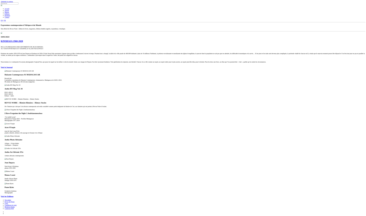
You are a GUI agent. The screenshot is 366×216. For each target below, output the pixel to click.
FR (5, 20)
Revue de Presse (9, 202)
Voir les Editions (7, 196)
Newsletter (8, 200)
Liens (6, 203)
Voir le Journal (6, 67)
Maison (7, 12)
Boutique (7, 15)
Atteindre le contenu (7, 1)
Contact (7, 17)
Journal (7, 10)
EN (2, 20)
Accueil (7, 9)
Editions (7, 14)
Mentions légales (10, 207)
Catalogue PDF (9, 208)
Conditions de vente (11, 205)
